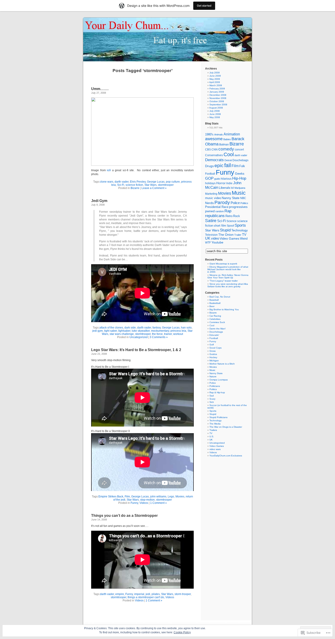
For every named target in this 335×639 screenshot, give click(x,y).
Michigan (214, 360)
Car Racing (215, 316)
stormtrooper (166, 184)
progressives (238, 207)
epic (219, 165)
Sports (240, 225)
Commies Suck (217, 322)
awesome (214, 139)
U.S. (211, 436)
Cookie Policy (182, 632)
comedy (226, 149)
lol (232, 187)
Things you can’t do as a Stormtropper (124, 515)
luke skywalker (141, 330)
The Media (215, 423)
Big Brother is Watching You (224, 309)
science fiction (134, 184)
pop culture (173, 181)
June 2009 (215, 76)
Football (210, 173)
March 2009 (215, 85)
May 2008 (214, 117)
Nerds (209, 203)
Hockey (213, 357)
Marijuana (239, 187)
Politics (244, 203)
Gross (212, 351)
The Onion (226, 234)
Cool (229, 154)
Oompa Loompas (218, 379)
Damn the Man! (217, 328)
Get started (204, 5)
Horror (221, 183)
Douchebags (240, 160)
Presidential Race (216, 207)
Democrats (214, 160)
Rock (236, 216)
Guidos (213, 354)
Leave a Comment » (154, 188)
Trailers (213, 430)
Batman (224, 144)
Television (211, 234)
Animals (218, 134)
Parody (222, 202)
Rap (227, 211)
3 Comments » (159, 337)
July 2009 (214, 72)
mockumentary (160, 330)
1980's (209, 134)
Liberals (224, 187)
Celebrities (214, 319)
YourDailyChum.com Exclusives (225, 455)
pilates (156, 594)
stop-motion (147, 499)
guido (217, 178)
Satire (210, 220)
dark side (130, 327)
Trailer (237, 234)
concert (239, 149)
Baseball (214, 300)
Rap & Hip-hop (217, 392)
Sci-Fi (120, 184)
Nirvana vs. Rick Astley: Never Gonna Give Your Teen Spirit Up (227, 276)
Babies (227, 139)
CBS (208, 149)
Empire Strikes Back (110, 496)
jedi (148, 594)
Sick (211, 402)
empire (119, 594)
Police (235, 203)
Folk (242, 166)
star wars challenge (122, 334)
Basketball (214, 303)
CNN (214, 149)
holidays (210, 183)
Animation (232, 134)
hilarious (226, 178)
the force (157, 334)
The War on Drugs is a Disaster (225, 427)
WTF (208, 242)
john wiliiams (158, 496)
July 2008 (214, 111)
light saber (110, 330)
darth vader (122, 181)
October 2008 (216, 101)
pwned (210, 211)
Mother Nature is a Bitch (222, 363)
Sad (211, 395)
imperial (139, 594)
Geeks (239, 173)
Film (127, 496)
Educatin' (214, 335)
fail (227, 165)
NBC (243, 198)
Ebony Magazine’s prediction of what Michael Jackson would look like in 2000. (227, 269)
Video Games (229, 238)
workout (178, 334)
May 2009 (214, 79)
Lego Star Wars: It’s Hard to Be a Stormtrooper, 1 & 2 (136, 350)
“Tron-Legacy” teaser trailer (223, 280)
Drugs (209, 166)
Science (232, 221)
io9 (109, 170)
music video (213, 198)
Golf (211, 344)
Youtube (217, 242)
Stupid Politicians (218, 417)
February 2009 (217, 88)
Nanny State (231, 198)
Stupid (225, 230)
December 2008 (217, 95)
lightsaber (124, 330)
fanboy (156, 327)
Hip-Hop (239, 178)
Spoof (230, 225)
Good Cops (215, 348)
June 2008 (215, 114)
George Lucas (156, 181)
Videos (143, 502)
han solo (186, 327)
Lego (171, 496)
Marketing (211, 193)
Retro (228, 216)
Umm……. (99, 89)
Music (239, 193)
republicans (215, 215)
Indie (229, 183)
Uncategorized (138, 337)
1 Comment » (158, 502)
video (215, 238)
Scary (212, 399)
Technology (239, 230)
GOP (209, 178)
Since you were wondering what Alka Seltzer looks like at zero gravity (227, 285)
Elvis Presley (138, 181)
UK (207, 238)
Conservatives (214, 155)
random (219, 211)
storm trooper (183, 594)
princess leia (178, 330)
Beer (211, 306)
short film (220, 225)
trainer (168, 334)
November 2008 (217, 98)
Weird (243, 238)
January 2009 (216, 92)
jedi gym (97, 330)
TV (244, 234)
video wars (215, 449)
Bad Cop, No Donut (219, 296)
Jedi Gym (99, 201)
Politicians (214, 386)
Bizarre (135, 188)
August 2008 (216, 107)
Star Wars (150, 184)
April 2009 (214, 82)
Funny (134, 502)
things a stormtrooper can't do (146, 597)
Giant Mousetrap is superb (223, 263)
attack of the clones (111, 327)
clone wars (106, 181)
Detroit (228, 160)
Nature (212, 376)
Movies (179, 496)
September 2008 (218, 104)
